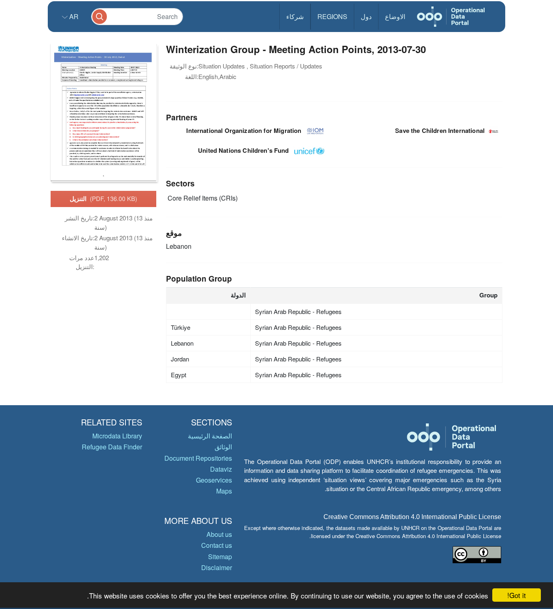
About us (219, 534)
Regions (332, 16)
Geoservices (214, 480)
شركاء (295, 16)
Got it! (516, 595)
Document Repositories (198, 458)
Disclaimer (216, 567)
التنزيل (103, 198)
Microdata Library (117, 435)
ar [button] (73, 16)
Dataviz (221, 469)
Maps (224, 491)
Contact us (216, 545)
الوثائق (223, 446)
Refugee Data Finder (112, 446)
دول (366, 16)
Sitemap (220, 556)
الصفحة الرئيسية (210, 435)
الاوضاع (395, 16)
